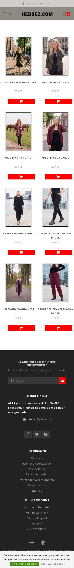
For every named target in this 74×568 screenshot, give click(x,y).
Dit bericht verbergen (24, 564)
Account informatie (37, 507)
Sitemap (37, 490)
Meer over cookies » (53, 564)
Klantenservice (37, 485)
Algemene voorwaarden (37, 463)
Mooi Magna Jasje (55, 82)
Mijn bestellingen (37, 512)
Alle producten (37, 529)
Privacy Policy (37, 469)
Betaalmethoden (37, 474)
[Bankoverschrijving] (31, 542)
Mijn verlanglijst (37, 518)
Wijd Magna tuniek (18, 158)
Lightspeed (64, 550)
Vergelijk (37, 523)
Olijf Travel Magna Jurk (18, 82)
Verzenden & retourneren (37, 480)
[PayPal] (42, 542)
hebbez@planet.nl (39, 419)
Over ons (37, 458)
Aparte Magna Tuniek (18, 233)
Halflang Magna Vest (18, 309)
